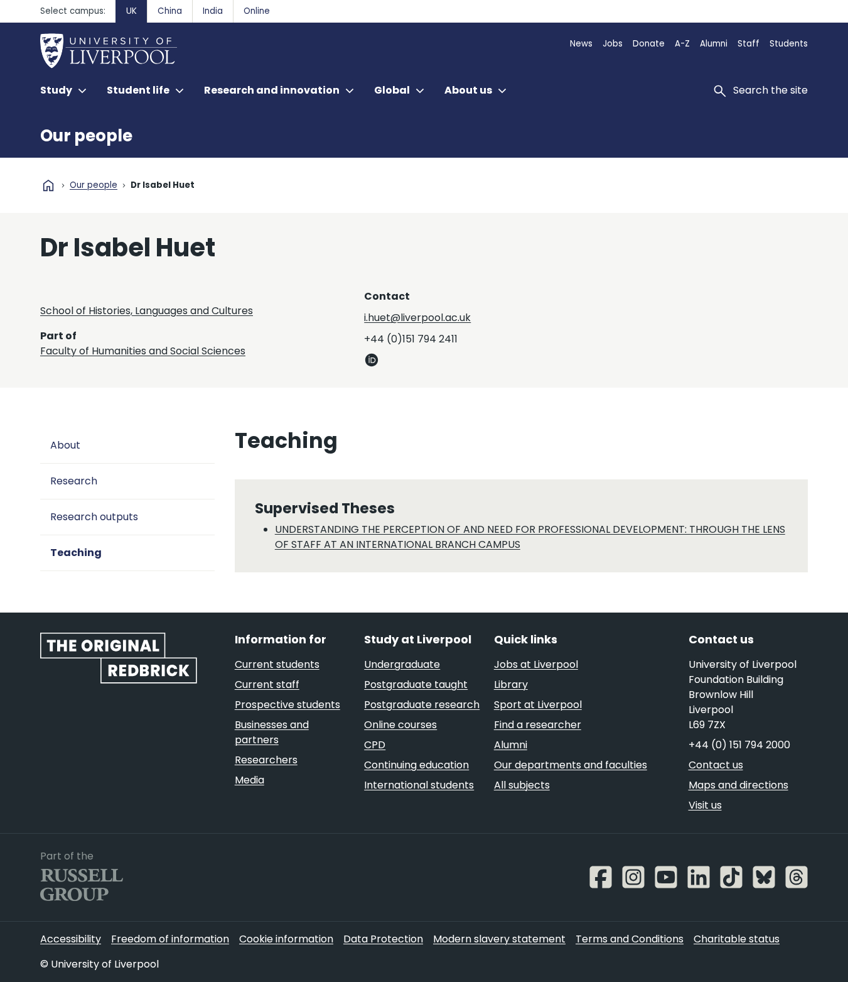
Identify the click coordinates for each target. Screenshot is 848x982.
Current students (277, 664)
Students (789, 44)
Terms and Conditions (630, 939)
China (170, 11)
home (48, 185)
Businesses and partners (272, 732)
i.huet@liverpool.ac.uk (417, 317)
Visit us (705, 805)
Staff (748, 44)
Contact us (716, 765)
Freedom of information (170, 939)
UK (131, 11)
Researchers (266, 760)
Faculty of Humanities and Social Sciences (142, 351)
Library (511, 684)
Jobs (613, 44)
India (213, 11)
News (581, 44)
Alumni (713, 44)
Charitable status (737, 939)
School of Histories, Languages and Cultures (146, 310)
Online (257, 11)
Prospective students (287, 704)
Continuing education (416, 765)
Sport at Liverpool (538, 704)
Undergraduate (402, 664)
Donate (649, 44)
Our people (86, 135)
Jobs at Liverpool (536, 664)
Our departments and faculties (570, 765)
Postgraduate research (422, 704)
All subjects (522, 785)
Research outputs (94, 517)
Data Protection (383, 939)
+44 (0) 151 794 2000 (739, 745)
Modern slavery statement (499, 939)
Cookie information (286, 939)
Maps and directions (738, 785)
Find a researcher (537, 724)
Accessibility (70, 939)
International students (419, 785)
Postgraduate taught (416, 684)
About (65, 445)
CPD (374, 745)
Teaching (76, 552)
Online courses (400, 724)
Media (249, 780)
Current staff (267, 684)
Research (73, 481)
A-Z (682, 44)
